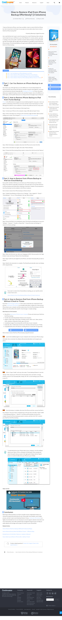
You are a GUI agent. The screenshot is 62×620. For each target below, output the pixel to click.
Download (19, 597)
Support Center (39, 592)
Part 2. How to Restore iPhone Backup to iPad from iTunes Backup (22, 74)
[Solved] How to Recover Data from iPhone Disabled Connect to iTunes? (54, 133)
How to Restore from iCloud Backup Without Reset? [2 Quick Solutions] (24, 295)
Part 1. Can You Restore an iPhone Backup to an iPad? (19, 73)
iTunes (4, 102)
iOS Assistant (53, 44)
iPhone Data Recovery (31, 603)
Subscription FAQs (40, 600)
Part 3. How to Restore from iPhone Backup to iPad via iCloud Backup (23, 76)
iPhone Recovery (31, 18)
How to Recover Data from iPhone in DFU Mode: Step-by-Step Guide (53, 127)
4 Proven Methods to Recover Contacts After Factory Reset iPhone (53, 115)
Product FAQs (39, 595)
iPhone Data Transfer (30, 601)
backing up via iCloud (28, 91)
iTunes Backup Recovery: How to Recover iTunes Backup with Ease (54, 121)
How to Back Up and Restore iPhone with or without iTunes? (16, 537)
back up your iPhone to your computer (19, 314)
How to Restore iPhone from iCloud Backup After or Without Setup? (54, 103)
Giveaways (19, 600)
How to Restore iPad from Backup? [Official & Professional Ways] (17, 528)
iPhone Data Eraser (30, 604)
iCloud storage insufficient (13, 303)
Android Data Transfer (31, 592)
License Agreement (27, 609)
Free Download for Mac (32, 330)
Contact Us (19, 594)
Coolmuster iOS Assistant (12, 305)
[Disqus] (24, 573)
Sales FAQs (38, 597)
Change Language (51, 605)
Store (18, 595)
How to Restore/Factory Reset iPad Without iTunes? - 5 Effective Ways (18, 531)
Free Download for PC (17, 330)
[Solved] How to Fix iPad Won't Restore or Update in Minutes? (17, 534)
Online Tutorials (39, 594)
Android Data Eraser (30, 597)
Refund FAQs (39, 598)
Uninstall (33, 609)
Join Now (57, 599)
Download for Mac (55, 88)
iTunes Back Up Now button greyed (29, 115)
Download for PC (55, 85)
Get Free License (20, 601)
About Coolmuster (20, 592)
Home (20, 2)
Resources (19, 598)
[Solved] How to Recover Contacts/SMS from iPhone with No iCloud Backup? (54, 109)
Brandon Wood (18, 18)
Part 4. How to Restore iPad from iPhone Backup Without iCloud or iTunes (24, 77)
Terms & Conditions (11, 609)
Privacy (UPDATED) (19, 609)
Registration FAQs (40, 601)
